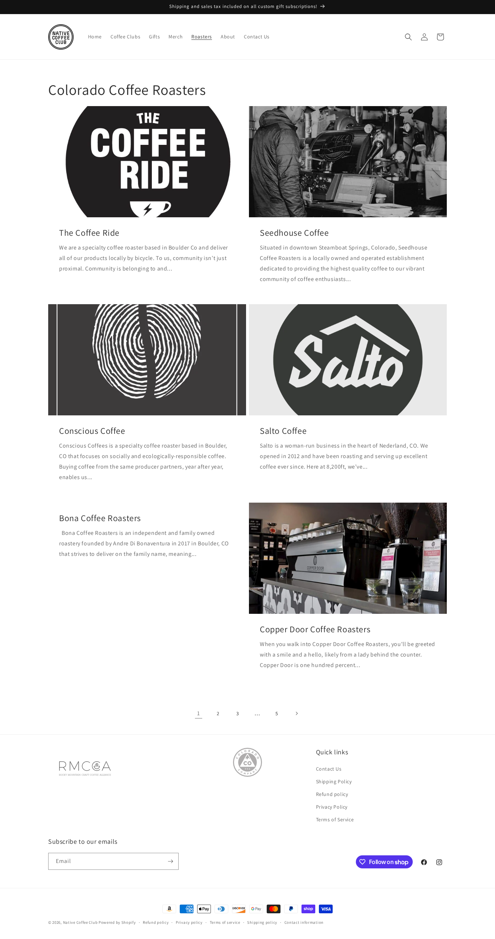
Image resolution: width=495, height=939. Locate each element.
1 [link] (198, 713)
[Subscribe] (170, 861)
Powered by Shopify (117, 922)
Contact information (304, 922)
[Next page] (296, 713)
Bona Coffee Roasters (100, 518)
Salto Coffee (283, 430)
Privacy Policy (332, 807)
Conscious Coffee (92, 430)
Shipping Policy (334, 781)
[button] (408, 37)
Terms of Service (335, 819)
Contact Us (329, 769)
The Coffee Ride (89, 232)
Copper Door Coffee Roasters (315, 629)
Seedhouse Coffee (294, 232)
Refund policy (332, 794)
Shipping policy (262, 922)
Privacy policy (189, 922)
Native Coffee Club (80, 922)
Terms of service (225, 922)
